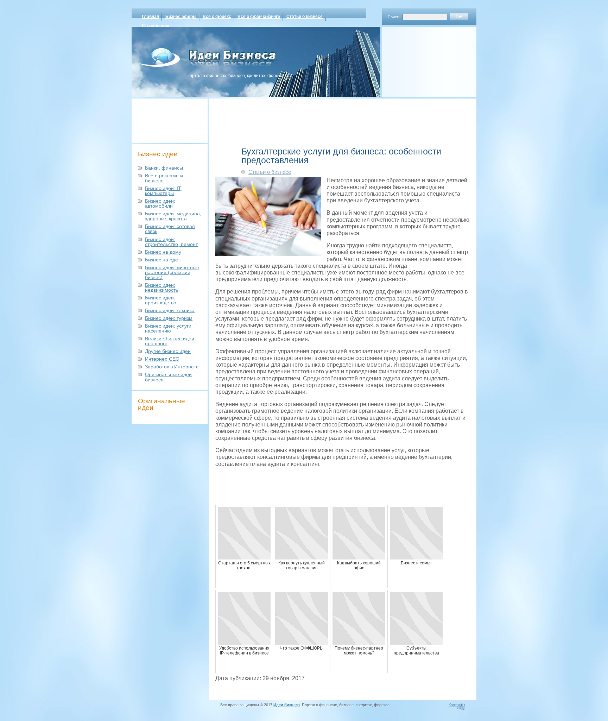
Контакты (457, 705)
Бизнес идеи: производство (160, 300)
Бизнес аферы (180, 16)
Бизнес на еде (161, 260)
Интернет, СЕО (162, 359)
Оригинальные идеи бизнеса (168, 377)
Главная (150, 16)
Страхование (155, 25)
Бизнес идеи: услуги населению (168, 328)
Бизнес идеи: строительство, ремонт (171, 241)
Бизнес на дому (163, 252)
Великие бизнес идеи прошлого (169, 341)
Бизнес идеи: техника (170, 310)
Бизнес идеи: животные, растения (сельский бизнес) (173, 272)
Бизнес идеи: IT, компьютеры (163, 190)
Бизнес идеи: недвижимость (161, 287)
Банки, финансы (164, 168)
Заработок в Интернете (172, 366)
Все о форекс (217, 16)
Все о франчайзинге (259, 16)
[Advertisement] (420, 59)
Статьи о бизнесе (304, 16)
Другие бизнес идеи (168, 351)
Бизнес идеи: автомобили (160, 203)
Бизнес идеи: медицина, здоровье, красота (173, 216)
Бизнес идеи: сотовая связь (170, 228)
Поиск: (394, 17)
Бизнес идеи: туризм (168, 318)
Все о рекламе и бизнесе (164, 178)
